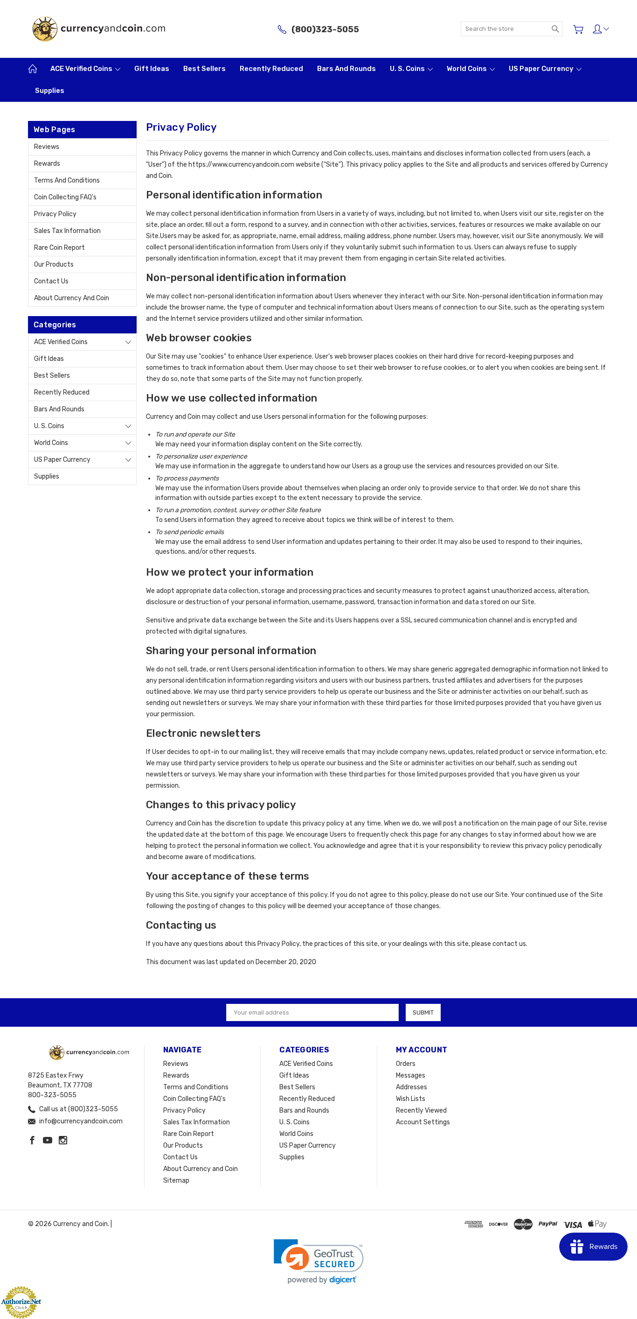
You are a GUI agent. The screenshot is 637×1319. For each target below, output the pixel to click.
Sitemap (176, 1181)
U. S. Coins (408, 68)
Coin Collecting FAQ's (65, 197)
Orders (405, 1064)
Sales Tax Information (67, 231)
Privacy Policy (55, 214)
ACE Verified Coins (82, 68)
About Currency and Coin (71, 298)
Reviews (46, 147)
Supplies (49, 90)
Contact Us (51, 281)
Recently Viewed (421, 1110)
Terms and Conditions (67, 180)
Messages (410, 1075)
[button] (319, 1261)
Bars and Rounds (346, 68)
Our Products (54, 264)
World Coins (467, 68)
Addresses (411, 1087)
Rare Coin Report (59, 248)
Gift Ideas (151, 68)
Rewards (47, 164)
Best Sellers (204, 68)
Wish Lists (410, 1099)
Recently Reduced (271, 68)
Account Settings (423, 1122)
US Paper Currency (542, 68)
